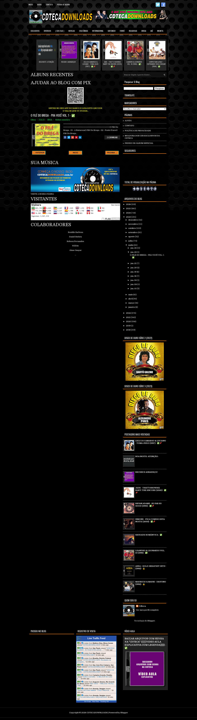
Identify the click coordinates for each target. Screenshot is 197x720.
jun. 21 (134, 263)
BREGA (143, 30)
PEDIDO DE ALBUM (63, 4)
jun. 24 (134, 248)
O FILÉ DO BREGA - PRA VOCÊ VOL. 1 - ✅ (53, 115)
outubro (132, 228)
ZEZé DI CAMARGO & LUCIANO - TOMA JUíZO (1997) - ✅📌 (90, 64)
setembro (133, 232)
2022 (128, 313)
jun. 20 (134, 268)
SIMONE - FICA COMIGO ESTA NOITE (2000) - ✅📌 (150, 520)
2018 (128, 330)
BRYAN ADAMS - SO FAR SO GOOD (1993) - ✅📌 (148, 504)
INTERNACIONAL (97, 30)
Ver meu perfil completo (147, 610)
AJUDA (128, 120)
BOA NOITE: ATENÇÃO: (46, 62)
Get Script (87, 701)
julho (130, 241)
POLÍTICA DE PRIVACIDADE (138, 131)
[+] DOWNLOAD (112, 137)
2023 (128, 217)
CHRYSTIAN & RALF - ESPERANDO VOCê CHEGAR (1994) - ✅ (156, 64)
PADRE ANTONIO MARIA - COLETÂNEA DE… (94, 690)
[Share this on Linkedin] (80, 137)
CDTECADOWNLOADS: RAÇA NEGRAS (92, 697)
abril (130, 299)
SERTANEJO (112, 30)
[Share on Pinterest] (76, 137)
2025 (128, 208)
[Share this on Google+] (72, 137)
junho (131, 245)
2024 (128, 213)
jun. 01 (134, 288)
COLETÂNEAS (83, 30)
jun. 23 (134, 252)
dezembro (133, 220)
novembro (133, 224)
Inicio (31, 4)
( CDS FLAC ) (59, 30)
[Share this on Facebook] (65, 137)
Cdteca (142, 606)
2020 (128, 321)
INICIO (75, 153)
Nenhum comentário (62, 119)
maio (130, 294)
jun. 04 (134, 280)
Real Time (95, 701)
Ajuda (39, 4)
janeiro (131, 307)
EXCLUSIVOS (35, 30)
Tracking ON (104, 701)
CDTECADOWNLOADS (91, 645)
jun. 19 (134, 272)
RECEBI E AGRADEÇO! (68, 62)
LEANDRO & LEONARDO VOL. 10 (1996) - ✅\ (134, 63)
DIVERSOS (47, 30)
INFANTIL (160, 30)
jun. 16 (134, 276)
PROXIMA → (112, 153)
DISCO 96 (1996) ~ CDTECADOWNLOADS (95, 671)
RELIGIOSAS (133, 30)
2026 (128, 204)
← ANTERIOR (38, 153)
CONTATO (129, 126)
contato (49, 4)
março (131, 303)
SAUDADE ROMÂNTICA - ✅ (148, 535)
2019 (128, 326)
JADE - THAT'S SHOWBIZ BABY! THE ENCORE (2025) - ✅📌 (112, 64)
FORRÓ (122, 30)
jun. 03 (134, 284)
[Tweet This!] (68, 137)
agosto (131, 236)
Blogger (151, 621)
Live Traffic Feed (96, 638)
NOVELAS (72, 30)
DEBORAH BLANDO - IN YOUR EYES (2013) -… (96, 649)
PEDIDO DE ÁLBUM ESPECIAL (139, 143)
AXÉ (151, 30)
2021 (128, 317)
